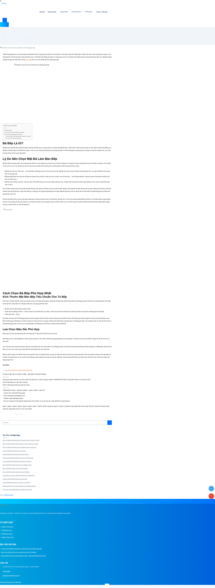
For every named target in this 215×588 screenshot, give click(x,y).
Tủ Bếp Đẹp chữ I (7, 527)
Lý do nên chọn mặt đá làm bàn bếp (14, 132)
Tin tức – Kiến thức (102, 11)
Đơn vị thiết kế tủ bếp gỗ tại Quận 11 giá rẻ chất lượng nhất (20, 444)
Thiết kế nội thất (8, 495)
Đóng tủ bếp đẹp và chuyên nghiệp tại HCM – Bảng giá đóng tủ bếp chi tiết (23, 556)
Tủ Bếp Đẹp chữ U (7, 537)
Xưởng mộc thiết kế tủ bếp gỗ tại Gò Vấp (15, 479)
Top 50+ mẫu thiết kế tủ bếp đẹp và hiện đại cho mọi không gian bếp (21, 548)
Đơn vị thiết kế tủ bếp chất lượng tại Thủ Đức (16, 472)
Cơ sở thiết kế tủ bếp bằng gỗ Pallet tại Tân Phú (17, 461)
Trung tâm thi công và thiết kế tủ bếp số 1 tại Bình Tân (19, 475)
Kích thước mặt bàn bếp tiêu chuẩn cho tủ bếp (19, 136)
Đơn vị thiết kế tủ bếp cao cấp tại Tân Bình (15, 468)
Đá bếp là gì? (8, 130)
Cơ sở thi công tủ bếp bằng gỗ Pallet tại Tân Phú (17, 489)
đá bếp (27, 59)
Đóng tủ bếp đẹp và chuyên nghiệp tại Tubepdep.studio (19, 486)
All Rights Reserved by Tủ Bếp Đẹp (10, 582)
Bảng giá (42, 11)
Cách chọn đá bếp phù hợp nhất (13, 134)
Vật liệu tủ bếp (52, 11)
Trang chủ (4, 33)
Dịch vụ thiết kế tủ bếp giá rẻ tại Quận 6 (14, 451)
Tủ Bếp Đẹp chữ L (6, 530)
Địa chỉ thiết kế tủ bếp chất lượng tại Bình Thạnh (17, 465)
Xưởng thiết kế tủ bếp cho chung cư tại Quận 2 (17, 482)
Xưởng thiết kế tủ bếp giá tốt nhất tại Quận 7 (16, 454)
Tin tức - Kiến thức (7, 36)
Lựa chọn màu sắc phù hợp (14, 138)
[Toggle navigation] (4, 24)
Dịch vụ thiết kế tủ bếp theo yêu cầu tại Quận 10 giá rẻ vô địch (21, 440)
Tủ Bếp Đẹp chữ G (7, 534)
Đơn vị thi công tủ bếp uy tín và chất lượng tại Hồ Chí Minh (18, 552)
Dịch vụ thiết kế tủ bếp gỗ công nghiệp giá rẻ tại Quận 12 (19, 447)
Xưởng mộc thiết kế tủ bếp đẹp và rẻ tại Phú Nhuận (18, 458)
